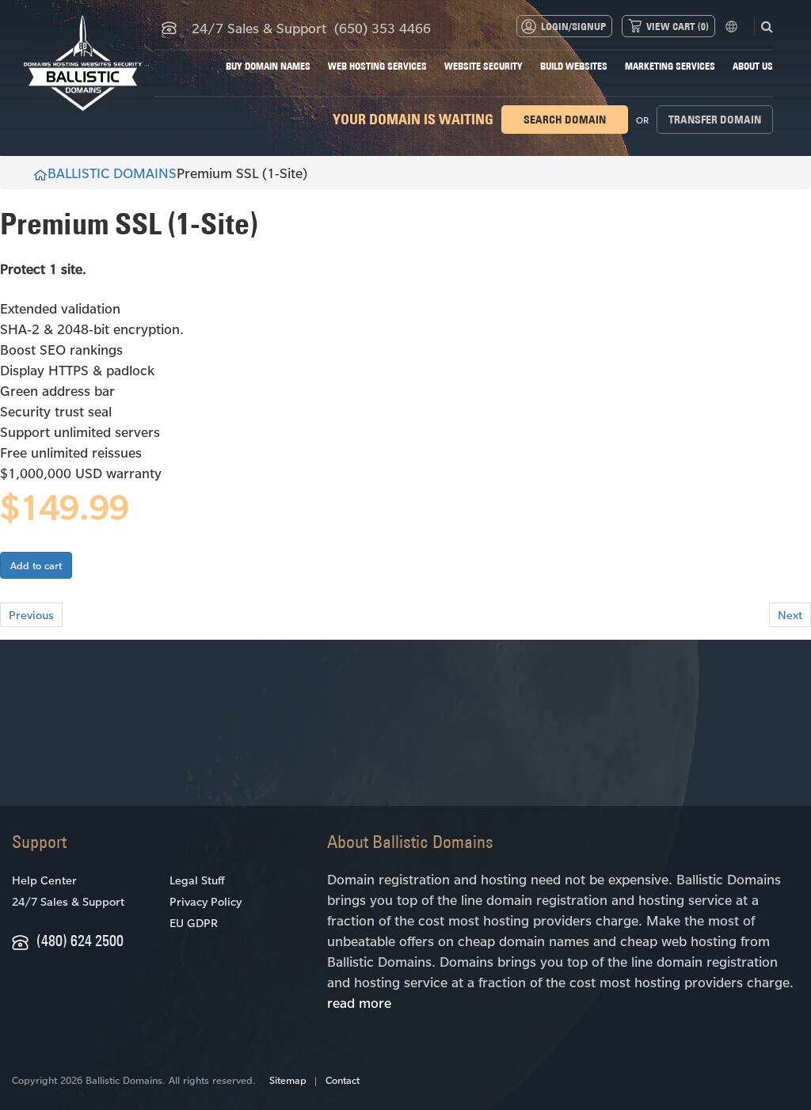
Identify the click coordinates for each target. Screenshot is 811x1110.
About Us (753, 66)
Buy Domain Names (268, 66)
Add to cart (36, 565)
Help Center (44, 880)
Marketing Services (670, 66)
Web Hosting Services (377, 66)
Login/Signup (573, 26)
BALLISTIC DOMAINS (112, 172)
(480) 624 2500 (80, 940)
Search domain (565, 119)
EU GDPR (193, 922)
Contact (343, 1080)
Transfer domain (714, 119)
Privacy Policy (205, 901)
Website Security (483, 66)
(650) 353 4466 (382, 27)
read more (359, 1002)
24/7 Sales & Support (68, 901)
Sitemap (288, 1080)
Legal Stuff (196, 880)
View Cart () (677, 26)
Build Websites (573, 66)
